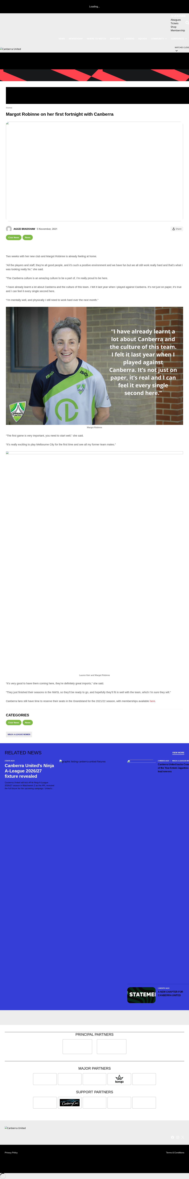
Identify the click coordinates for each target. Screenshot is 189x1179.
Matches (115, 38)
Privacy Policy (11, 1152)
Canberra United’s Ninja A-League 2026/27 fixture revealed (29, 771)
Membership (76, 38)
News (62, 38)
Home (9, 107)
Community (157, 38)
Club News (13, 237)
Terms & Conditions (175, 1152)
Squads (142, 38)
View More (178, 752)
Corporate (177, 38)
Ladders (129, 38)
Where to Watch (96, 38)
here (152, 701)
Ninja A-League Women (19, 734)
